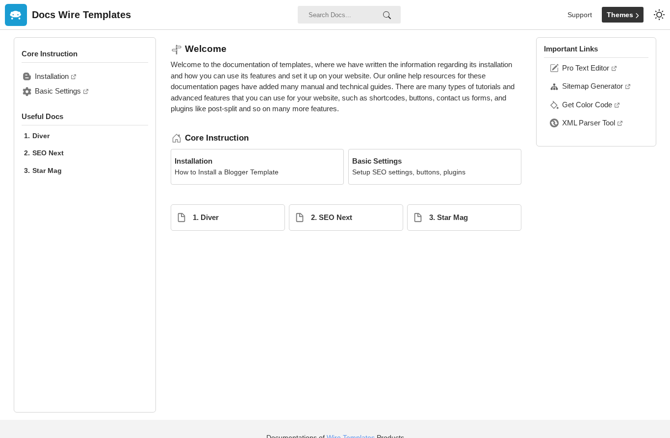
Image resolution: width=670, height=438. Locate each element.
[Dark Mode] (659, 15)
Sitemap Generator (592, 86)
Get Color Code (587, 104)
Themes (621, 15)
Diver (41, 136)
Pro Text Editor (585, 68)
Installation (52, 76)
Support (579, 15)
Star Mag (47, 170)
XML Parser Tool (588, 123)
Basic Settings (58, 91)
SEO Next (48, 153)
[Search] (387, 15)
